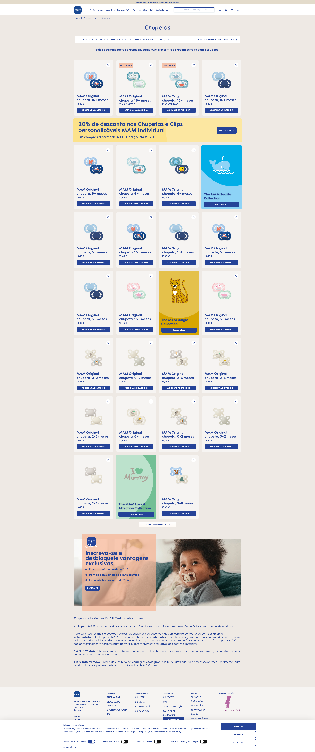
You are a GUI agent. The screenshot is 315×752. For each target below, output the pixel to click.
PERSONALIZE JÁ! (226, 130)
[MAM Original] (93, 81)
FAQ (165, 702)
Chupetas (140, 697)
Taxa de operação (173, 706)
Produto (150, 40)
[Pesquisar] (212, 10)
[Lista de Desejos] (220, 9)
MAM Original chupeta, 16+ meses (92, 98)
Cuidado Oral (142, 711)
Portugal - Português (229, 710)
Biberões (140, 702)
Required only (238, 742)
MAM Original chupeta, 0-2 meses (93, 376)
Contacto (168, 697)
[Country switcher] (238, 10)
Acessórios (81, 40)
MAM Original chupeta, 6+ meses (92, 191)
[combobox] (194, 9)
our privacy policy (173, 732)
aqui (107, 49)
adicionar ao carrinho (93, 110)
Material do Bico (133, 40)
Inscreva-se (92, 588)
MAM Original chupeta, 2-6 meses (178, 376)
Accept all (238, 726)
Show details (68, 747)
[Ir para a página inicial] (78, 10)
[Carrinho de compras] (232, 9)
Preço (163, 40)
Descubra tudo (179, 330)
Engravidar (113, 697)
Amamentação (143, 706)
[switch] (124, 741)
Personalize (238, 734)
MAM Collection (111, 40)
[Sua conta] (226, 10)
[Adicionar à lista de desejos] (108, 65)
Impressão (197, 705)
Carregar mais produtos (157, 524)
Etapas (95, 40)
